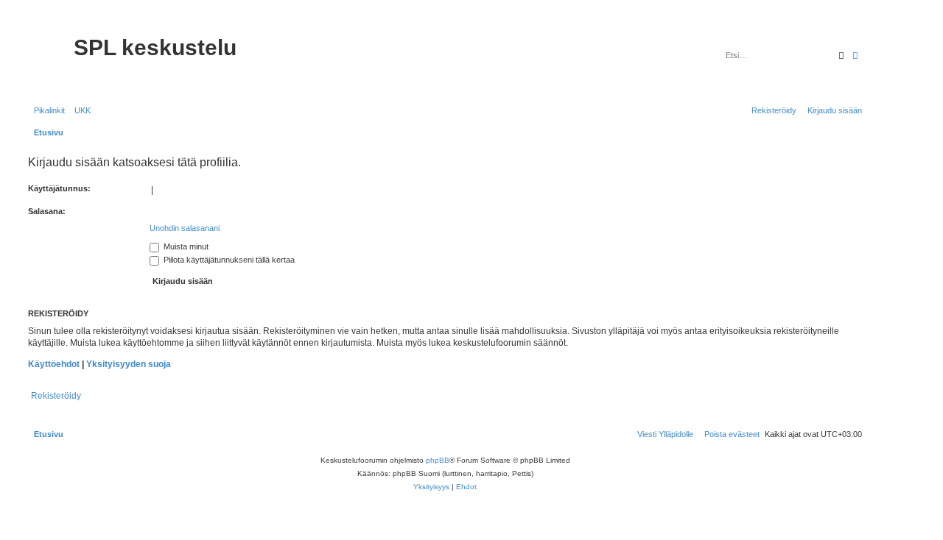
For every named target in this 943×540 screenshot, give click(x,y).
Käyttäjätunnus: (59, 188)
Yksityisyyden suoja (128, 364)
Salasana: (47, 211)
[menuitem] (80, 110)
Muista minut (184, 246)
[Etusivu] (49, 57)
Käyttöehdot (54, 364)
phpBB (437, 460)
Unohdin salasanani (185, 228)
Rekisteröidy (56, 396)
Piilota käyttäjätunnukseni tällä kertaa (228, 259)
